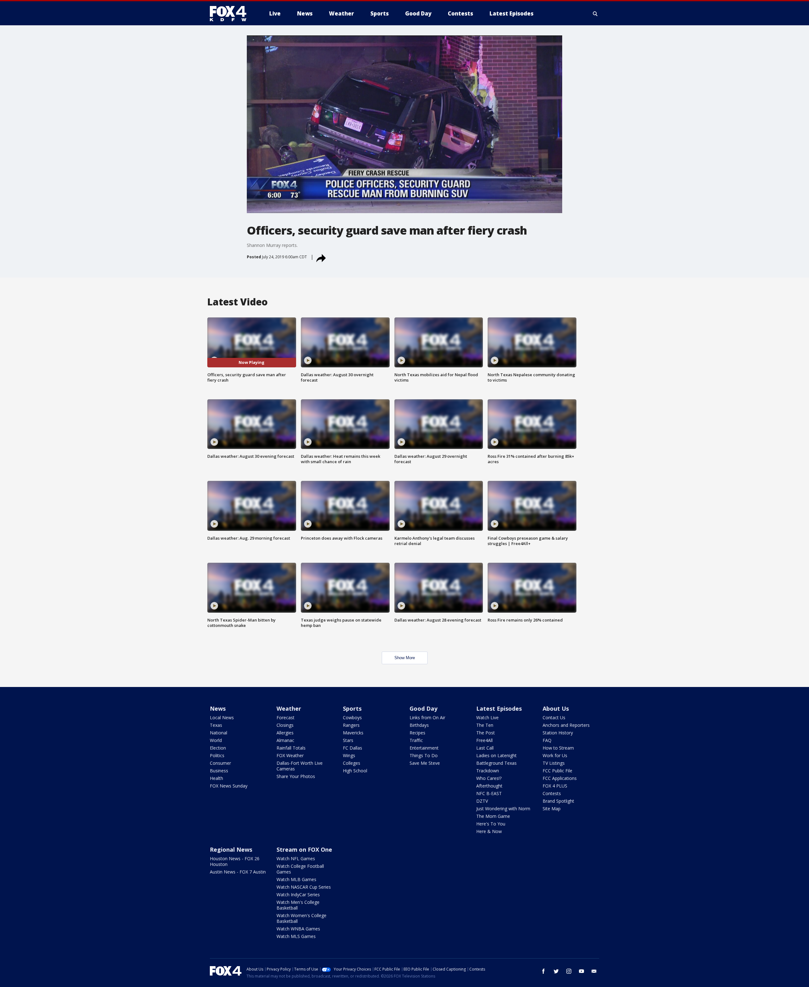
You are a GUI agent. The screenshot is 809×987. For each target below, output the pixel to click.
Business (219, 771)
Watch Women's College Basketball (301, 918)
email (594, 971)
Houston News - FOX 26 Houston (234, 861)
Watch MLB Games (296, 879)
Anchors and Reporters (566, 725)
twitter (556, 971)
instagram (569, 971)
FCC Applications (560, 778)
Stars (348, 740)
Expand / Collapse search (595, 13)
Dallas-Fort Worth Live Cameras (300, 766)
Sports (352, 708)
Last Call (485, 748)
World (216, 740)
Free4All (484, 740)
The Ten (484, 725)
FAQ (547, 740)
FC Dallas (352, 748)
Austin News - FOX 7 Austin (238, 872)
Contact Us (554, 717)
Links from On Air (427, 717)
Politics (217, 755)
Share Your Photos (296, 776)
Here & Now (489, 831)
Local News (222, 717)
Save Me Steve (425, 763)
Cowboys (352, 717)
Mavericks (353, 733)
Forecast (286, 717)
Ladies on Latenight (496, 755)
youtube (581, 971)
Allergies (285, 733)
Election (218, 748)
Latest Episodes (499, 708)
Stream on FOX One (304, 849)
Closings (285, 725)
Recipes (417, 733)
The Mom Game (493, 816)
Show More (404, 657)
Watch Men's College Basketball (298, 905)
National (218, 733)
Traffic (416, 740)
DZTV (482, 801)
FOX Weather (290, 755)
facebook (543, 971)
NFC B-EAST (489, 793)
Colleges (351, 763)
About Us (556, 708)
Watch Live (487, 717)
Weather (289, 708)
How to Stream (558, 748)
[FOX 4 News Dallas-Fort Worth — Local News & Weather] (231, 13)
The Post (485, 733)
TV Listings (554, 763)
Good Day (423, 708)
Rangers (351, 725)
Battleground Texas (496, 763)
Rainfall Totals (291, 748)
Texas (216, 725)
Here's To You (490, 824)
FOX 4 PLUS (555, 786)
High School (355, 771)
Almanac (285, 740)
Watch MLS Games (296, 936)
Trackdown (487, 771)
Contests (552, 793)
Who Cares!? (489, 778)
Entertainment (424, 748)
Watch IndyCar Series (298, 895)
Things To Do (424, 755)
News (218, 708)
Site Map (552, 809)
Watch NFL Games (296, 858)
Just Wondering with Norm (503, 809)
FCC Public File (557, 771)
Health (216, 778)
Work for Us (555, 755)
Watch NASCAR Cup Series (304, 887)
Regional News (231, 849)
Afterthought (489, 786)
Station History (558, 733)
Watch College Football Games (300, 869)
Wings (349, 755)
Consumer (220, 763)
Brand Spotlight (558, 801)
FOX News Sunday (228, 786)
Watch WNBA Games (298, 929)
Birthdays (419, 725)
